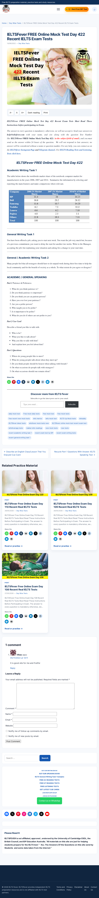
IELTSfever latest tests (17, 423)
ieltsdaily (82, 418)
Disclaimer (78, 887)
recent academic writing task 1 (20, 433)
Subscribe (72, 404)
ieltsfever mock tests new (39, 423)
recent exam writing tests (66, 433)
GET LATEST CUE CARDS (49, 789)
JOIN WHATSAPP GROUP (49, 792)
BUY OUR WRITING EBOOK (49, 770)
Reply (12, 668)
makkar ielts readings (34, 428)
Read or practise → (14, 546)
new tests (65, 428)
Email (8, 720)
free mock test (48, 414)
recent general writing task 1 (19, 438)
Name (8, 714)
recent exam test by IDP (44, 433)
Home (4, 23)
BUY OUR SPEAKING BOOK (49, 774)
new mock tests (52, 428)
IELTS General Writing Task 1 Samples (49, 777)
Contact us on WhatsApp (49, 801)
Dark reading (34, 112)
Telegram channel (47, 149)
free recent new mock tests (19, 418)
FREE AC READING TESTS (49, 780)
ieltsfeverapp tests (16, 428)
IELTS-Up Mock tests (68, 418)
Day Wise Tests (15, 23)
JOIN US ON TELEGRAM (50, 796)
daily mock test (14, 414)
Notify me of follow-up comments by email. (28, 731)
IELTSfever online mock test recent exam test (69, 423)
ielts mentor (37, 418)
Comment (10, 708)
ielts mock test (51, 418)
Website (9, 725)
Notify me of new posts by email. (23, 736)
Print (46, 112)
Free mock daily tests (31, 414)
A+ (22, 112)
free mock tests (63, 414)
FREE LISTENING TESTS (49, 786)
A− (11, 112)
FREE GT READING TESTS (50, 783)
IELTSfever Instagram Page (22, 149)
